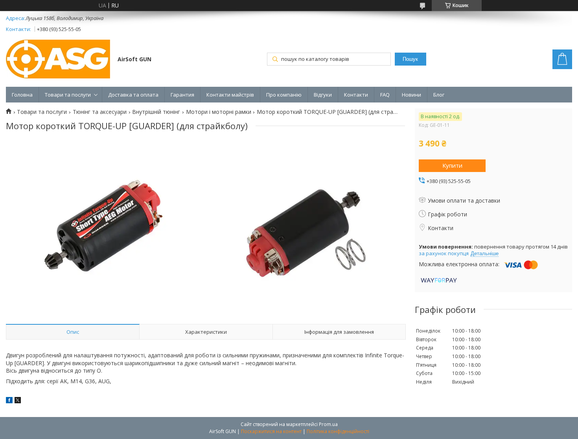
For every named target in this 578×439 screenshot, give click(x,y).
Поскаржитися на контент (271, 431)
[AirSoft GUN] (58, 60)
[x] (18, 401)
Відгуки (323, 94)
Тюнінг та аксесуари (100, 111)
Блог (438, 94)
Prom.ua (328, 424)
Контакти (356, 94)
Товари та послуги (68, 94)
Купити (452, 165)
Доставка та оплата (133, 94)
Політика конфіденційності (338, 431)
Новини (411, 94)
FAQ (385, 94)
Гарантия (182, 94)
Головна (22, 94)
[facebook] (9, 401)
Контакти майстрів (230, 94)
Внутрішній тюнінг (156, 111)
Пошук (410, 59)
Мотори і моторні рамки (218, 111)
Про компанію (284, 94)
